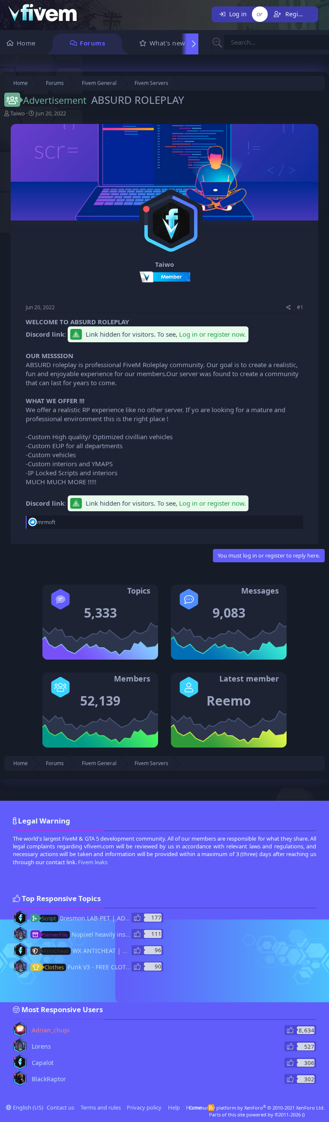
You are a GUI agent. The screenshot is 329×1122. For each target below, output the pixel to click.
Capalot (43, 1063)
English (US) (27, 1107)
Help (174, 1107)
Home (26, 43)
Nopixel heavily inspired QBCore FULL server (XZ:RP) (131, 934)
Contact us (60, 1107)
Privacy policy (144, 1107)
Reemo (228, 700)
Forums (92, 43)
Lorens (41, 1046)
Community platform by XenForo (257, 1107)
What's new (167, 43)
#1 (300, 307)
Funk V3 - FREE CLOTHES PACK (99, 967)
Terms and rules (101, 1107)
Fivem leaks (93, 862)
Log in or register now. (212, 334)
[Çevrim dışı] (146, 209)
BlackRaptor (49, 1079)
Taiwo (17, 113)
